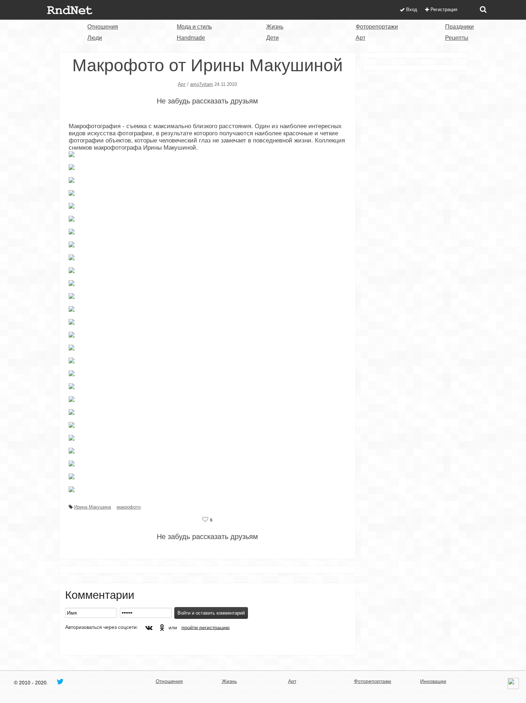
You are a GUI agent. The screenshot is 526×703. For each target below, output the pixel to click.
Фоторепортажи (377, 27)
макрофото (129, 507)
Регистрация (443, 9)
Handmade (191, 38)
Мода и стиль (194, 27)
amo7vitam (201, 84)
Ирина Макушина (92, 507)
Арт (360, 38)
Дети (272, 38)
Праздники (459, 27)
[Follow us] (60, 681)
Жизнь (274, 27)
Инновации (433, 681)
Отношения (102, 27)
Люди (94, 38)
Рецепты (456, 38)
